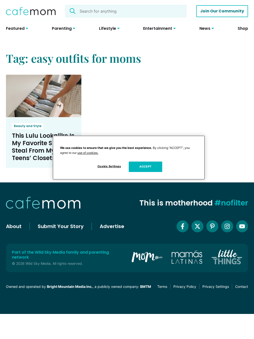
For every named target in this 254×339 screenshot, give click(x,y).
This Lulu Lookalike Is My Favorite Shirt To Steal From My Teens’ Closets (43, 147)
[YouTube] (242, 226)
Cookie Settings (109, 166)
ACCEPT (145, 166)
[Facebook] (183, 226)
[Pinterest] (212, 226)
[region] (129, 158)
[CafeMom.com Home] (31, 11)
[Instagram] (227, 226)
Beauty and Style (27, 126)
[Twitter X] (197, 226)
